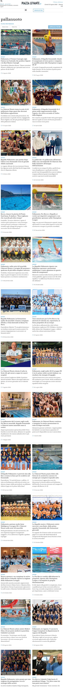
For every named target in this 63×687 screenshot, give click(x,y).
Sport (3, 57)
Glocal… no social (5, 4)
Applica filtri (55, 27)
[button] (25, 10)
